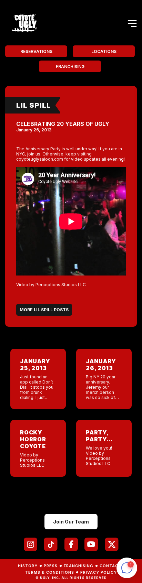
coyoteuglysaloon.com (39, 159)
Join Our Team (71, 522)
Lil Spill (33, 105)
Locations (103, 51)
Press (51, 565)
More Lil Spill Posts (44, 309)
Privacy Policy (98, 572)
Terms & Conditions (49, 572)
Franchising (70, 66)
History (28, 565)
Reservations (36, 51)
